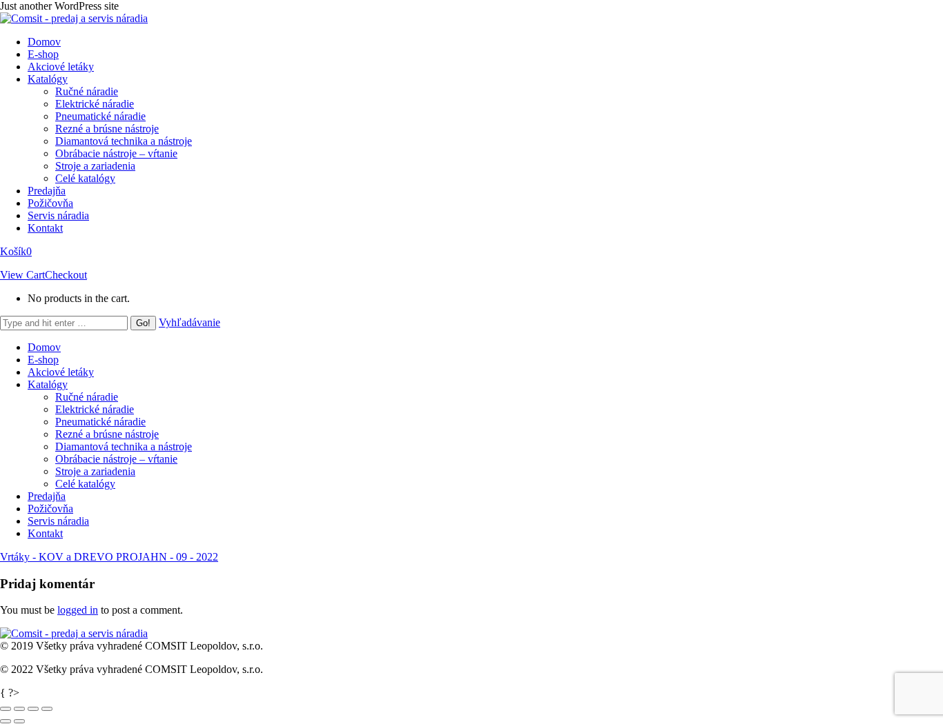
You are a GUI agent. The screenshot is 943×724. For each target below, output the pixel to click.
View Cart (22, 275)
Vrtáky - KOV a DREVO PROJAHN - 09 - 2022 (109, 557)
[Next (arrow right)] (19, 721)
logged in (77, 610)
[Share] (19, 709)
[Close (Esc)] (5, 709)
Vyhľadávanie (189, 322)
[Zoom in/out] (46, 709)
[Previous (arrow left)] (5, 721)
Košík (16, 251)
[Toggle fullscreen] (33, 709)
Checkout (66, 275)
